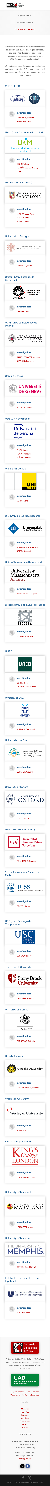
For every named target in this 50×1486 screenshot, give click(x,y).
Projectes (25, 1412)
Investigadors (24, 209)
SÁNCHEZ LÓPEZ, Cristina (28, 357)
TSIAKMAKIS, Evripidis (26, 861)
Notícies (25, 1427)
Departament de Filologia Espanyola (25, 1395)
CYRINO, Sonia (23, 311)
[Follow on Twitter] (22, 1466)
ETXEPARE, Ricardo (25, 117)
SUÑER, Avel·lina (24, 457)
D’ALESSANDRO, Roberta (28, 1087)
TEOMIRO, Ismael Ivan (26, 686)
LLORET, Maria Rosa (26, 214)
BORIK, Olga (22, 683)
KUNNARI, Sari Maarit (26, 729)
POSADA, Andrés (24, 407)
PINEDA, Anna (23, 217)
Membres (25, 1409)
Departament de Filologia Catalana (25, 1392)
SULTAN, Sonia (23, 1130)
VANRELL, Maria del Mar (27, 547)
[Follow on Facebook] (28, 1466)
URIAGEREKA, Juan (25, 1227)
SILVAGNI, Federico (25, 361)
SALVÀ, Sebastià (24, 551)
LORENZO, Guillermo (26, 772)
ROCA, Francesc (24, 454)
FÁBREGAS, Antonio (26, 1041)
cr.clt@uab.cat (25, 1458)
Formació (25, 1415)
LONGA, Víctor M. (24, 956)
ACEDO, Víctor (23, 818)
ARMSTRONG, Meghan (27, 593)
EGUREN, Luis (23, 164)
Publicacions (25, 1421)
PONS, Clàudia (23, 221)
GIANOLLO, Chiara (25, 265)
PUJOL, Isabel (23, 450)
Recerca (25, 1424)
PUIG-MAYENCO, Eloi (26, 1177)
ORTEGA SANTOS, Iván (27, 1267)
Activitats (25, 1418)
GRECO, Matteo (23, 906)
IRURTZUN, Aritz (24, 121)
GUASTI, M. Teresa (25, 636)
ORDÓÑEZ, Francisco (26, 998)
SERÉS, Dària (22, 501)
